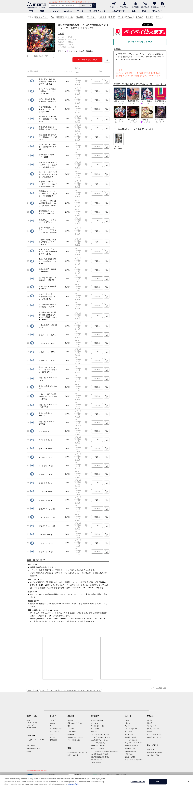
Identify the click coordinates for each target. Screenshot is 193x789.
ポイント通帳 (95, 729)
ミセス (70, 17)
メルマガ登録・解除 (74, 740)
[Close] (188, 781)
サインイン (114, 7)
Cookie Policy (74, 784)
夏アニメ (139, 17)
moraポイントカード (97, 748)
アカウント (128, 726)
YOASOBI (80, 17)
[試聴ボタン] (32, 81)
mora (28, 720)
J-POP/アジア (118, 11)
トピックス (71, 729)
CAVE (61, 33)
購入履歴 (135, 7)
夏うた (158, 17)
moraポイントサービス (98, 745)
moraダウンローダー (131, 745)
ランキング (157, 11)
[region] (96, 782)
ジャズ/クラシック (97, 11)
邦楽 (36, 690)
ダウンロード (129, 734)
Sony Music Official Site (154, 752)
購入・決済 (128, 731)
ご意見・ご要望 (130, 757)
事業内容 (149, 723)
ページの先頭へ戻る (159, 688)
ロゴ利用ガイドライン (98, 760)
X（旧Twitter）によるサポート (134, 760)
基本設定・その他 (130, 737)
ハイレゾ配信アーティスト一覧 (77, 752)
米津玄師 (61, 17)
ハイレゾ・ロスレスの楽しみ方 (101, 737)
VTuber (129, 17)
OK (157, 782)
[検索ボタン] (94, 5)
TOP (31, 11)
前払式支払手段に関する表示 (100, 757)
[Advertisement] (68, 658)
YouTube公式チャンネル (75, 737)
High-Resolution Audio (34, 748)
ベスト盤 (102, 17)
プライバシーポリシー (154, 734)
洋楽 (133, 11)
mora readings (31, 727)
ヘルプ (162, 7)
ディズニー (91, 17)
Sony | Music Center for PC (35, 740)
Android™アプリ (130, 748)
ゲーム (120, 17)
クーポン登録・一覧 (97, 726)
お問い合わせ (129, 754)
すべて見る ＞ (161, 84)
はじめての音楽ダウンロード (100, 734)
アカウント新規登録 (97, 720)
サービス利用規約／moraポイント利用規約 (104, 751)
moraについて (95, 731)
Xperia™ (29, 751)
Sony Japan (151, 749)
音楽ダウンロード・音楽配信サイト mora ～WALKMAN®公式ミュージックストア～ (37, 5)
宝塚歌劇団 (53, 740)
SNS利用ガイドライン (154, 737)
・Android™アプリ (33, 723)
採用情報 (149, 731)
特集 (144, 11)
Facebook (71, 734)
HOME (30, 690)
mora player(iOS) (130, 751)
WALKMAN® (31, 745)
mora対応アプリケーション (99, 740)
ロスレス (68, 11)
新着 (42, 11)
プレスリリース (152, 726)
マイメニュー (125, 7)
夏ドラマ (149, 17)
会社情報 (149, 720)
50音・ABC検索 (73, 755)
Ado (52, 17)
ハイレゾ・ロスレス (131, 740)
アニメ (80, 11)
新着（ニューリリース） (75, 723)
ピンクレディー (41, 17)
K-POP (112, 17)
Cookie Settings (96, 762)
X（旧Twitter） (72, 731)
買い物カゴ (145, 7)
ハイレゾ (54, 11)
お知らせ (127, 723)
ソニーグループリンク (154, 755)
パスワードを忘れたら (132, 729)
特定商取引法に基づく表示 (99, 754)
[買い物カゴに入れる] (107, 59)
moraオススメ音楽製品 (98, 743)
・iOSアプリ (31, 725)
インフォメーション (153, 729)
